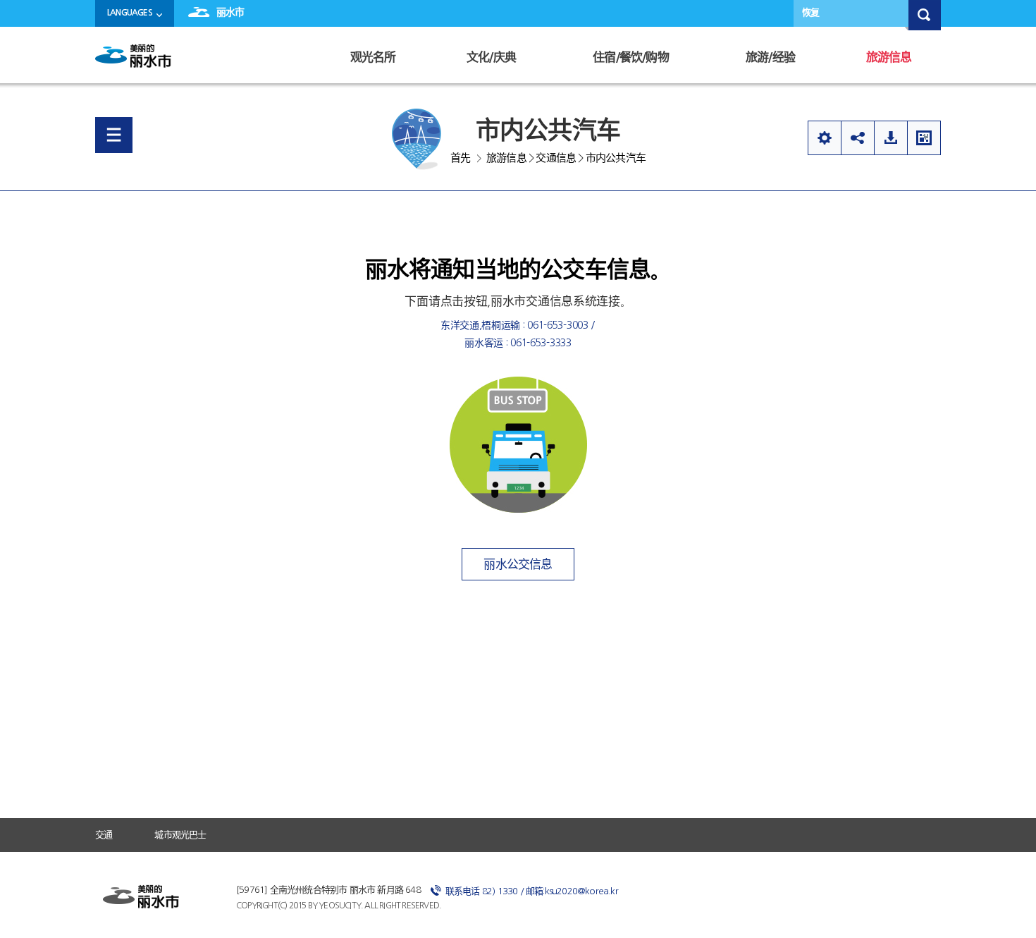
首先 (460, 157)
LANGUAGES (129, 12)
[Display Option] (824, 138)
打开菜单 (113, 135)
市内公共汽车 (616, 157)
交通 (103, 834)
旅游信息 (889, 57)
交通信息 (556, 157)
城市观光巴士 (180, 834)
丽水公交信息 (517, 564)
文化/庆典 (491, 57)
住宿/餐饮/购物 (631, 57)
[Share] (857, 138)
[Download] (890, 138)
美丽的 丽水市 (137, 61)
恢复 (810, 12)
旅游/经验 (770, 57)
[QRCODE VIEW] (924, 138)
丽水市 (230, 12)
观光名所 (373, 57)
